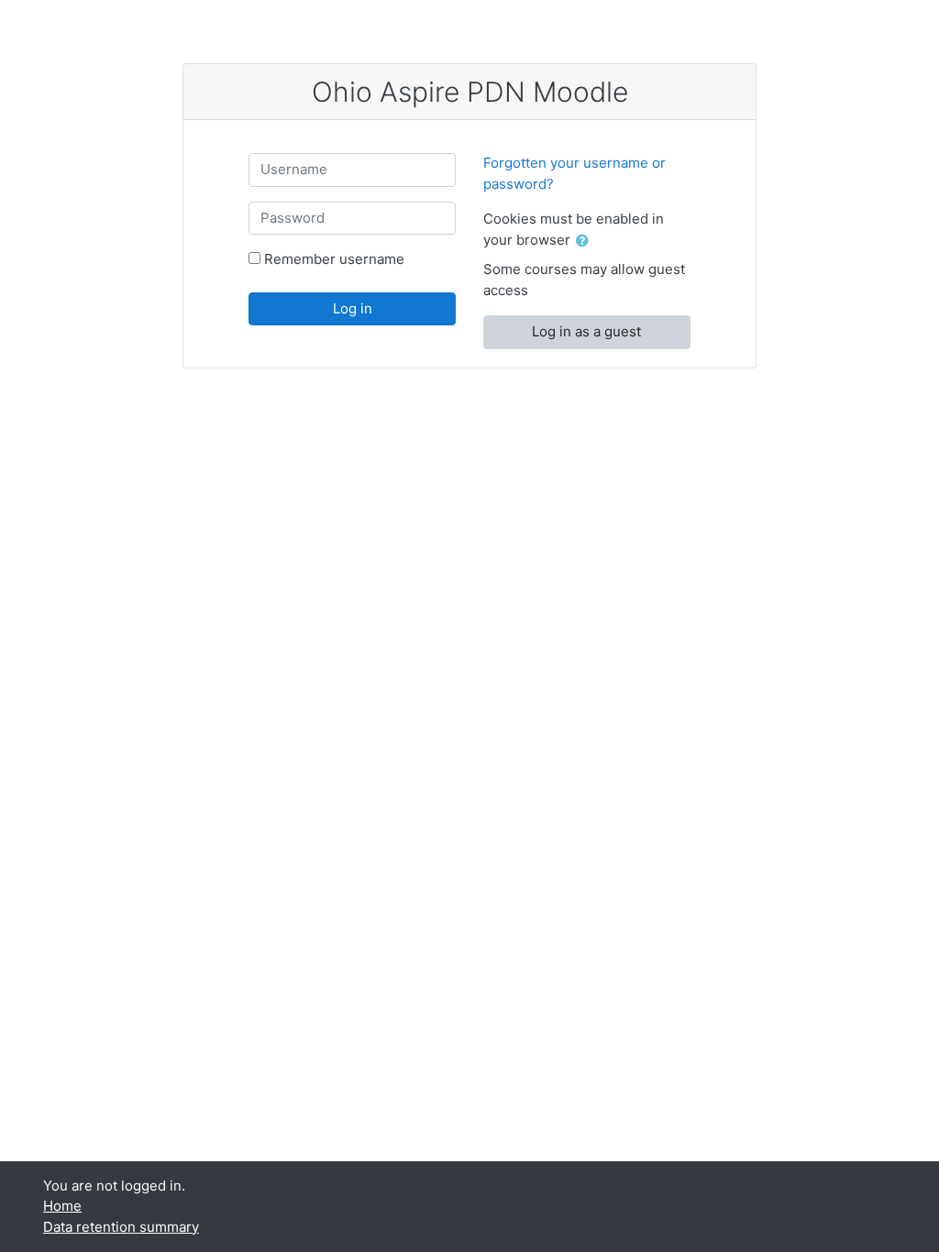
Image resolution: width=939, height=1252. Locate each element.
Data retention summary (121, 1227)
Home (62, 1205)
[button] (586, 241)
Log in (352, 308)
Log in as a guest (586, 331)
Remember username (334, 259)
